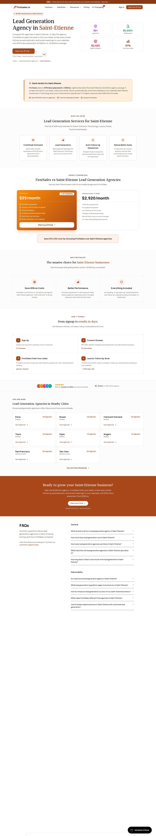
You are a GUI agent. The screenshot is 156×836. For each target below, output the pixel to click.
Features (48, 7)
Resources (74, 7)
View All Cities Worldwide (77, 468)
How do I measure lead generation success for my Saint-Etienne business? (101, 591)
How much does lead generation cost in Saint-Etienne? (93, 537)
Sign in (121, 7)
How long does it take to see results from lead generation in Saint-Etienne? (97, 560)
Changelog (99, 6)
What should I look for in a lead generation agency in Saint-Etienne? (97, 531)
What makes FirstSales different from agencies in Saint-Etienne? (96, 598)
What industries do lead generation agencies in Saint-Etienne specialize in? (99, 551)
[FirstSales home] (21, 7)
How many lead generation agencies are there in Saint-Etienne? (96, 544)
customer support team (29, 545)
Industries (61, 7)
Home (15, 61)
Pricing (86, 7)
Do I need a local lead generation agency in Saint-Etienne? (94, 578)
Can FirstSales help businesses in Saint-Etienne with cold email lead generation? (98, 605)
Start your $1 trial (134, 7)
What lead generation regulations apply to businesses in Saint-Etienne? (99, 585)
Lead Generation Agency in (28, 61)
